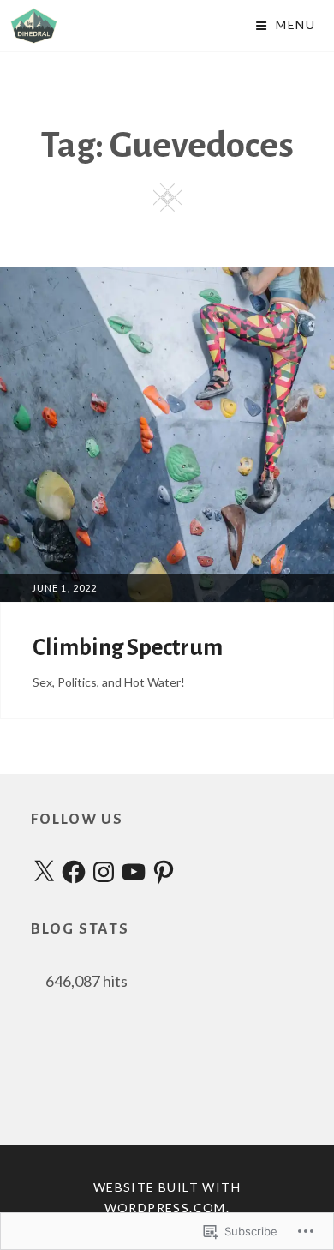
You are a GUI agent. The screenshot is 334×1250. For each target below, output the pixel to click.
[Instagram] (103, 873)
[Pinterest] (163, 873)
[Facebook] (73, 873)
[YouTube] (133, 873)
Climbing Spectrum (129, 647)
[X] (43, 873)
